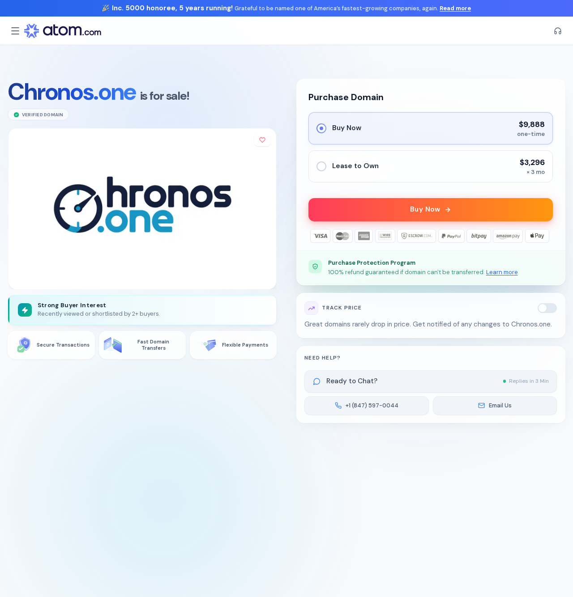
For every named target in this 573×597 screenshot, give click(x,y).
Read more (455, 8)
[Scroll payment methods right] (546, 236)
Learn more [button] (502, 272)
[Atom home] (62, 31)
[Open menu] (15, 31)
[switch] (547, 308)
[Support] (558, 31)
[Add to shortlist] (262, 140)
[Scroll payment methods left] (315, 236)
